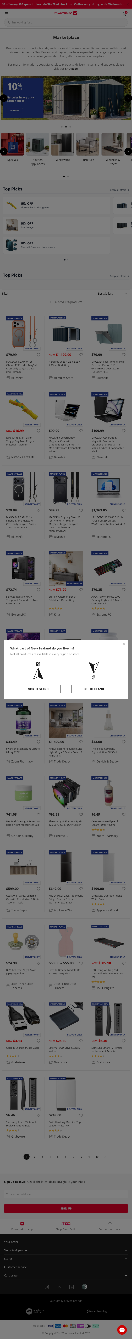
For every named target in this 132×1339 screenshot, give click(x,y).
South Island (94, 689)
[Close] (124, 644)
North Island (38, 689)
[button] (122, 1330)
